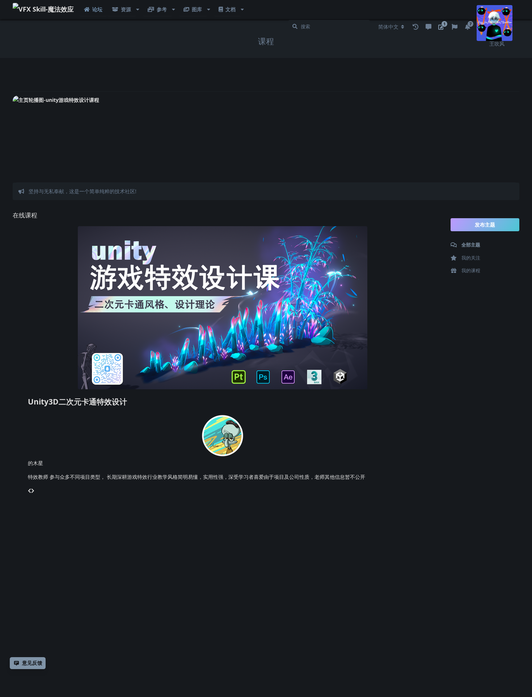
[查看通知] (415, 26)
